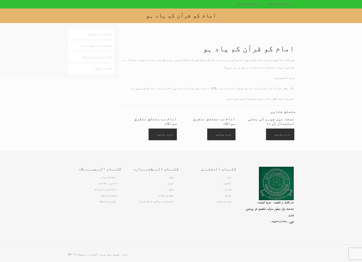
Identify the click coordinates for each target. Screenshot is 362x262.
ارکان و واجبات (106, 189)
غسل (171, 189)
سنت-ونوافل (109, 195)
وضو (171, 177)
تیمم (170, 183)
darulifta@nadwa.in (249, 4)
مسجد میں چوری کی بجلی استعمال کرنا (271, 121)
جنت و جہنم (224, 201)
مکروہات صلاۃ (108, 201)
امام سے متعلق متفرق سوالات (214, 121)
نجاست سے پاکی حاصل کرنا (156, 201)
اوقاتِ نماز (108, 177)
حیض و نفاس (166, 195)
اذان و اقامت (108, 183)
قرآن (228, 189)
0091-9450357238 (278, 4)
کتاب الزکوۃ (103, 68)
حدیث (228, 195)
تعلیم (227, 183)
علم (229, 177)
